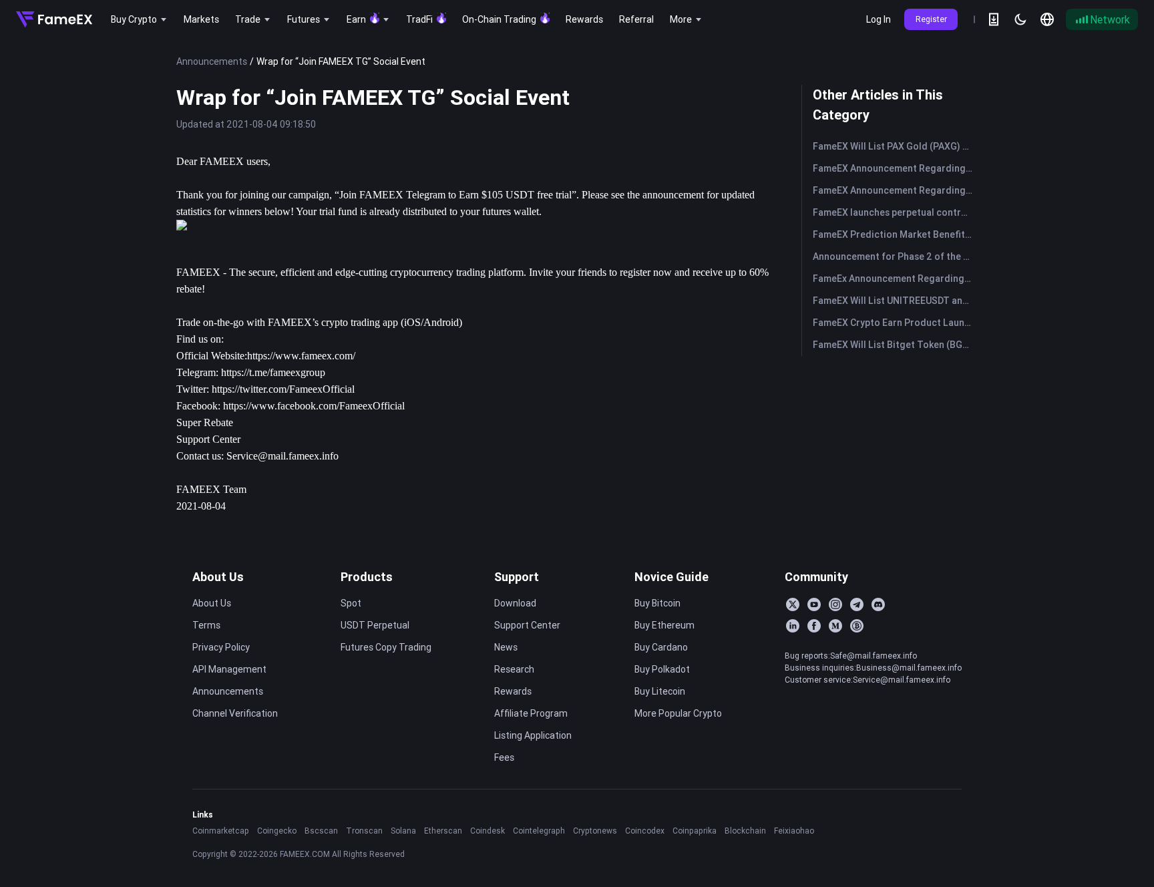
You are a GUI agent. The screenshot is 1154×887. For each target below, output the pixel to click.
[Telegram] (857, 604)
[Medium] (835, 626)
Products (367, 576)
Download (515, 603)
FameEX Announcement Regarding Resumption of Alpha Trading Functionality (895, 168)
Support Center (208, 439)
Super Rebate (204, 422)
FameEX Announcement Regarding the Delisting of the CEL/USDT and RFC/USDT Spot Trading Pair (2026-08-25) (895, 190)
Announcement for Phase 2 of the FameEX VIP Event (895, 256)
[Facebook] (814, 626)
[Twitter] (793, 604)
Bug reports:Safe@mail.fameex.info (851, 656)
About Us (218, 576)
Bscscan (321, 831)
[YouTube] (814, 604)
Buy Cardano (661, 647)
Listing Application (533, 735)
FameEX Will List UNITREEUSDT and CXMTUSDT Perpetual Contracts (895, 301)
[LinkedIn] (793, 626)
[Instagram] (835, 604)
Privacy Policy (221, 647)
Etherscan (443, 831)
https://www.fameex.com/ (301, 355)
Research (514, 669)
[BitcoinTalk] (857, 626)
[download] (994, 19)
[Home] (54, 19)
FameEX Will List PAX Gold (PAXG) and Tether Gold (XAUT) (895, 146)
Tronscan (364, 831)
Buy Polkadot (662, 669)
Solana (403, 831)
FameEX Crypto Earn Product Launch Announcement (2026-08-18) (895, 323)
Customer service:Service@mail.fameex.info (867, 680)
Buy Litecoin (659, 691)
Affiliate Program (531, 713)
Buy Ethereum (664, 625)
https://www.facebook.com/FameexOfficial (314, 405)
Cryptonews (595, 831)
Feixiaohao (794, 831)
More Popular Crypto (678, 713)
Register (931, 19)
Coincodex (644, 831)
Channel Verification (235, 713)
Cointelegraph (539, 831)
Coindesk (487, 831)
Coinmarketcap (220, 831)
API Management (229, 669)
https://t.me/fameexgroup (273, 372)
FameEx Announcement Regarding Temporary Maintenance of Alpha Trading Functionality (895, 279)
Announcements (211, 61)
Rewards (513, 691)
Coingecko (277, 831)
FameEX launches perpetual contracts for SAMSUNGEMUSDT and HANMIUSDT (895, 212)
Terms (206, 625)
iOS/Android (431, 322)
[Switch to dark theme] (1020, 19)
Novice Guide (671, 576)
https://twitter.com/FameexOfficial (283, 389)
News (506, 647)
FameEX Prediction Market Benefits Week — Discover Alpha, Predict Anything (895, 234)
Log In (878, 19)
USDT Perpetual (375, 625)
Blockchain (745, 831)
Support (516, 576)
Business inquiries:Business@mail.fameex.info (873, 668)
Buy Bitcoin (657, 603)
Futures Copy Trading (386, 647)
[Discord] (878, 604)
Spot (351, 603)
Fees (504, 757)
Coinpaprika (694, 831)
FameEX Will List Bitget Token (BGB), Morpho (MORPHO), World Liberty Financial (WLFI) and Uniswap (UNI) (895, 345)
